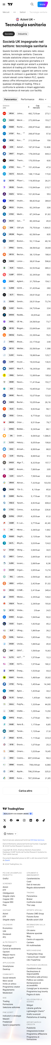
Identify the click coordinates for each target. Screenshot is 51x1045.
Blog (29, 936)
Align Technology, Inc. (21, 462)
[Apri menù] (4, 4)
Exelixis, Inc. (21, 409)
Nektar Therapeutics (21, 637)
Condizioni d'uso (34, 968)
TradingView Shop (35, 954)
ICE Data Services (37, 840)
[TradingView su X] (5, 820)
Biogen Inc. (21, 328)
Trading (6, 1001)
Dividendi (7, 934)
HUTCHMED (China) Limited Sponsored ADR (19, 657)
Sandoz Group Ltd (21, 301)
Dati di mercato (33, 884)
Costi (29, 881)
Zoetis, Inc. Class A (21, 335)
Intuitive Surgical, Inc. (21, 200)
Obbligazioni (8, 893)
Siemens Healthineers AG (21, 247)
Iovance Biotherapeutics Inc (21, 563)
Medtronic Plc (21, 214)
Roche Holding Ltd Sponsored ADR (19, 133)
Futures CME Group (35, 913)
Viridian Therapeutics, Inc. (21, 610)
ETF (4, 890)
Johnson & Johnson (21, 113)
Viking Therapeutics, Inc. (21, 550)
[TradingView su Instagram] (24, 820)
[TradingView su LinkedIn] (31, 820)
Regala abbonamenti (36, 887)
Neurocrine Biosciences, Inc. (21, 382)
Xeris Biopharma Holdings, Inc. (21, 724)
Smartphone (8, 966)
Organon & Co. (21, 570)
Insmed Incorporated (21, 355)
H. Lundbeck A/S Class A (21, 523)
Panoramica (32, 896)
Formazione (8, 1004)
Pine (5, 905)
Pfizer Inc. (21, 180)
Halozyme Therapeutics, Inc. (21, 442)
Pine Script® (8, 957)
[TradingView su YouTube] (18, 820)
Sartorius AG (21, 375)
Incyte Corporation (21, 362)
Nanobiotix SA (21, 677)
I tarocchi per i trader (36, 957)
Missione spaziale (34, 933)
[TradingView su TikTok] (44, 820)
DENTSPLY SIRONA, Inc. (21, 650)
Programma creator (11, 987)
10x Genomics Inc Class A (21, 489)
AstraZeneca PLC (21, 147)
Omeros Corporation (21, 751)
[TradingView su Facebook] (11, 820)
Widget (30, 1005)
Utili (4, 931)
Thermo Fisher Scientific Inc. (21, 160)
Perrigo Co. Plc (21, 684)
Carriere (30, 942)
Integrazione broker (35, 1031)
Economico (7, 928)
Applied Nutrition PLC (21, 771)
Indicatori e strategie (12, 1016)
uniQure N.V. (21, 583)
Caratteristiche (33, 878)
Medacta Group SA (21, 597)
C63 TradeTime (33, 960)
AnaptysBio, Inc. (21, 717)
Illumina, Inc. (21, 308)
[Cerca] (32, 4)
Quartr (7, 860)
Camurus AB (21, 556)
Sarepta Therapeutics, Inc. (21, 697)
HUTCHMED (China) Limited (21, 664)
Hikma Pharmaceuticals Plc (21, 529)
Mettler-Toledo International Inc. (21, 348)
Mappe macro (9, 954)
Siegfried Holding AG (21, 536)
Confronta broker (34, 902)
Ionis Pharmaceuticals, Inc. (21, 476)
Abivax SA (21, 482)
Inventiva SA (21, 764)
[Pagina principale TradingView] (10, 4)
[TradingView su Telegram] (37, 820)
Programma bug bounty (37, 991)
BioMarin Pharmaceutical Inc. (21, 429)
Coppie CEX (8, 899)
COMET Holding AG (21, 590)
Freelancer (7, 1022)
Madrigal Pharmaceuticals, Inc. (21, 456)
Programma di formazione (33, 1038)
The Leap (31, 905)
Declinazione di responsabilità (33, 972)
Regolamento (8, 990)
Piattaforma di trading (36, 1017)
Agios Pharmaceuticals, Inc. (21, 691)
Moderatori (7, 993)
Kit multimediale (34, 945)
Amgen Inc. (21, 153)
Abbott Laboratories (21, 174)
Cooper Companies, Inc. (21, 388)
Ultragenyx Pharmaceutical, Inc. (21, 630)
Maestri (6, 1019)
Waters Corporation (21, 294)
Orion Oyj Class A (21, 422)
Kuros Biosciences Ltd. (21, 778)
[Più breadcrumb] (14, 12)
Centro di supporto (35, 939)
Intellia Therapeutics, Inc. (21, 711)
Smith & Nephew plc (21, 435)
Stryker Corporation (21, 207)
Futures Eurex (33, 916)
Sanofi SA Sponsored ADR (19, 221)
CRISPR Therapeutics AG (21, 516)
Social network (9, 977)
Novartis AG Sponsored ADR (19, 140)
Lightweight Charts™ (36, 1011)
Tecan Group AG (21, 603)
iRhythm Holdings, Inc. (21, 543)
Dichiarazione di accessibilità (34, 984)
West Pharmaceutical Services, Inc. (21, 368)
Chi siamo (31, 930)
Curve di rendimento (12, 948)
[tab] (9, 34)
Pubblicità (31, 1028)
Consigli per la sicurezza (37, 988)
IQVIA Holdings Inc (21, 288)
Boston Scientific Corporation (21, 241)
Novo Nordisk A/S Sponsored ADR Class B (19, 167)
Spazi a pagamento (11, 1025)
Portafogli (7, 945)
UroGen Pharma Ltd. (21, 644)
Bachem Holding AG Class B (21, 496)
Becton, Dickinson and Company (21, 254)
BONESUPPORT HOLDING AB (21, 738)
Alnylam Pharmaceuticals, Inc (21, 341)
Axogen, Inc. (21, 617)
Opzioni (6, 951)
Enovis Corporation (21, 744)
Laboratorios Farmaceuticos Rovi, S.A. (21, 576)
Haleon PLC (21, 268)
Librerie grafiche (34, 1008)
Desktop (6, 969)
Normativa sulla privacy (37, 977)
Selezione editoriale (11, 1007)
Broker (30, 899)
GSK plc (20, 227)
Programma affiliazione (37, 1034)
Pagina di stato (33, 994)
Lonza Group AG (21, 261)
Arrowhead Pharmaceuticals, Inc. (21, 449)
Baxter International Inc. (21, 402)
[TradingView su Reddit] (5, 827)
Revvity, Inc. (21, 395)
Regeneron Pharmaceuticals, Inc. (21, 234)
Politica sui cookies (35, 980)
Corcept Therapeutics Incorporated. (21, 415)
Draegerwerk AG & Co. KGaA (21, 670)
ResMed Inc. (21, 315)
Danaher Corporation (21, 187)
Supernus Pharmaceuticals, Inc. (21, 623)
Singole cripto (9, 896)
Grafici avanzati (34, 1014)
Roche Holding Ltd (21, 127)
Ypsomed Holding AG (21, 503)
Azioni (5, 887)
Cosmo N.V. (21, 758)
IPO (4, 937)
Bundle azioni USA (35, 919)
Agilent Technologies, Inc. (21, 281)
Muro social (8, 981)
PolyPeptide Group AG (21, 704)
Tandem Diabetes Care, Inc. (21, 731)
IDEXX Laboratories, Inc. (21, 274)
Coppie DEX (8, 902)
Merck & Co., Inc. (21, 120)
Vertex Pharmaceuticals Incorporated (21, 194)
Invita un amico (9, 984)
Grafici (5, 878)
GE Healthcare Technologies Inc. (21, 321)
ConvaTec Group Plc (21, 509)
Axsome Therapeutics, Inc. (21, 469)
